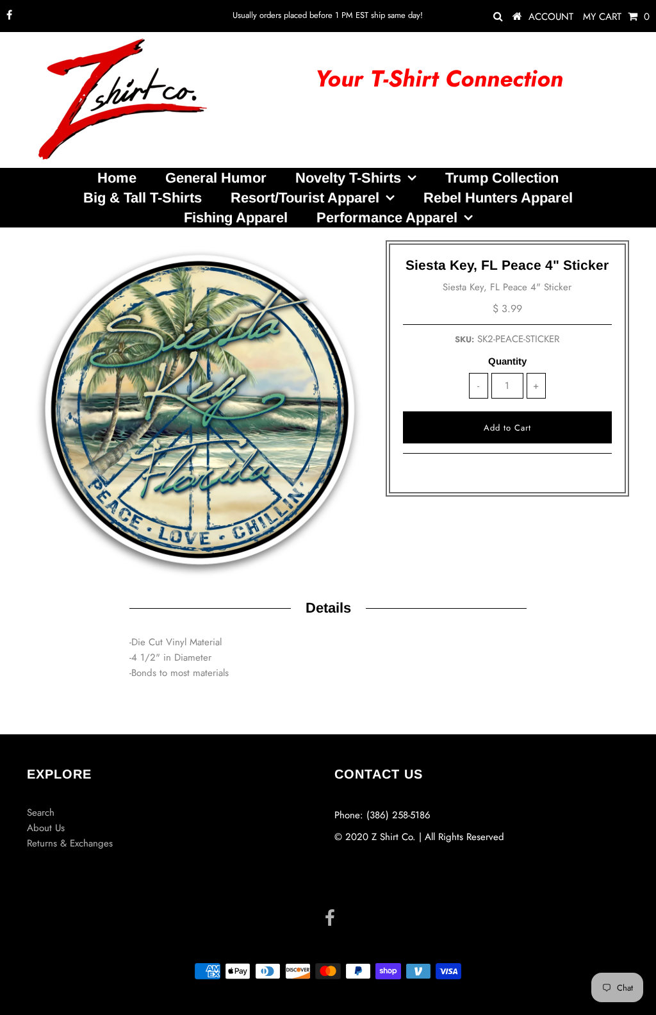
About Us (46, 828)
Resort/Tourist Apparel (305, 198)
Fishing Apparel (236, 218)
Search (40, 812)
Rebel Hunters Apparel (498, 198)
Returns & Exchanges (70, 843)
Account (551, 17)
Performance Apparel (386, 218)
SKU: (464, 339)
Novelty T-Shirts (348, 178)
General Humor (215, 178)
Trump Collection (502, 178)
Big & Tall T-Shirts (142, 198)
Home (116, 178)
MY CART (616, 17)
